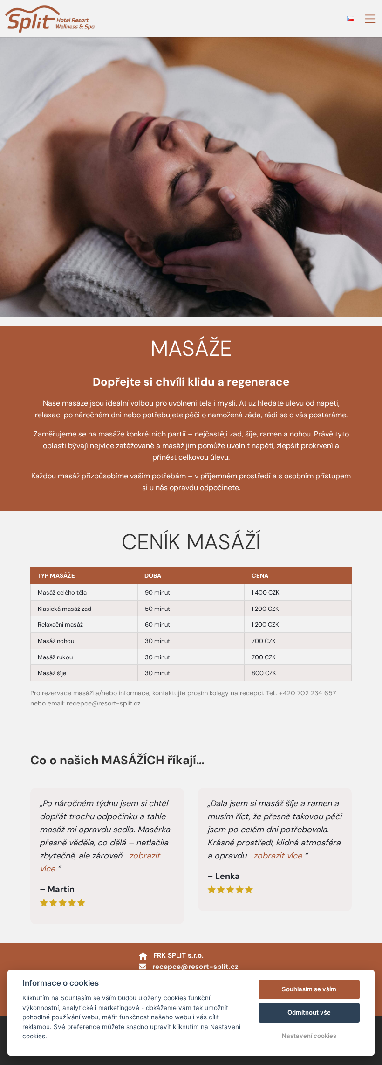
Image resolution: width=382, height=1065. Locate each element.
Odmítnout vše (309, 1012)
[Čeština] (350, 19)
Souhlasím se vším (309, 989)
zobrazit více (277, 855)
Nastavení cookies (309, 1035)
